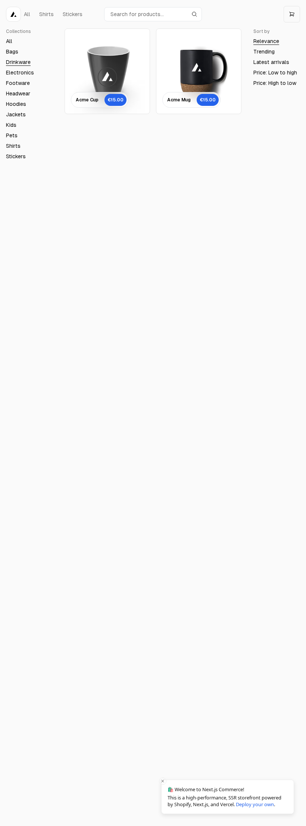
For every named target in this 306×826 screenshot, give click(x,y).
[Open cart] (292, 14)
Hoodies (16, 104)
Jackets (16, 114)
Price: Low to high (275, 73)
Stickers (16, 156)
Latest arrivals (271, 62)
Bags (12, 52)
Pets (12, 135)
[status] (227, 797)
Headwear (18, 94)
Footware (18, 83)
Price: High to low (274, 83)
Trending (264, 52)
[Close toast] (162, 781)
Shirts (13, 146)
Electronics (20, 73)
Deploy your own (255, 804)
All (9, 41)
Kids (11, 125)
